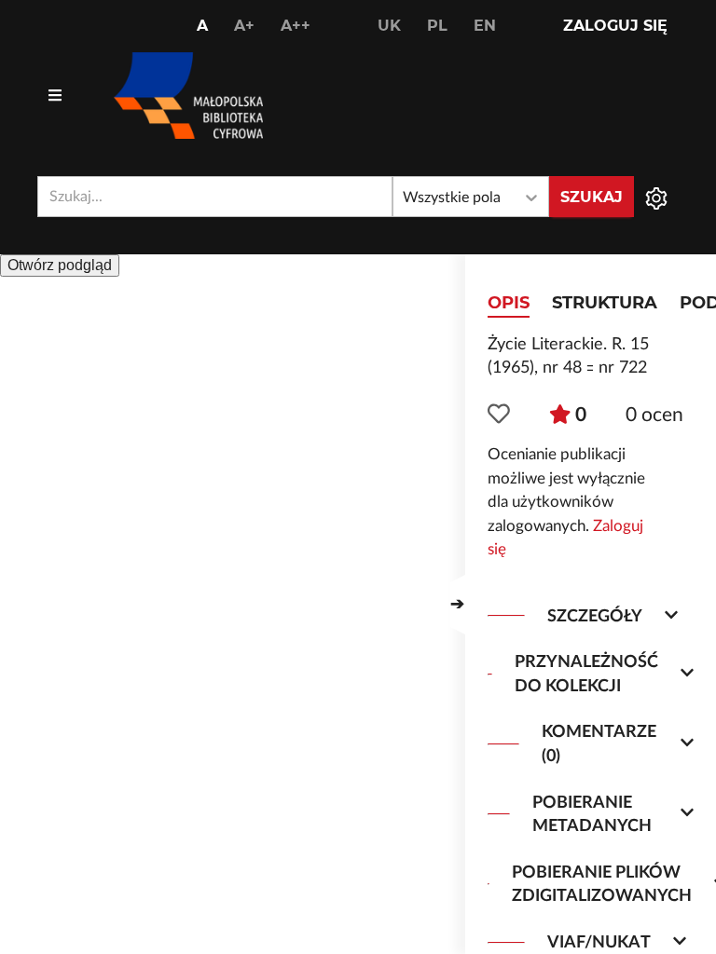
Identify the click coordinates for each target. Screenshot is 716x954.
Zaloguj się (615, 25)
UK (389, 25)
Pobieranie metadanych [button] (592, 815)
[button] (457, 604)
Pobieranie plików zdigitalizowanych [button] (602, 885)
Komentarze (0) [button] (599, 744)
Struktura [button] (604, 303)
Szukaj (591, 197)
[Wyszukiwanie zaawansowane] (656, 196)
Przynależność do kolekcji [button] (586, 674)
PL (437, 25)
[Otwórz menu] (55, 96)
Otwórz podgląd (59, 265)
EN (485, 25)
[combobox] (214, 196)
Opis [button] (509, 303)
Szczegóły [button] (594, 616)
